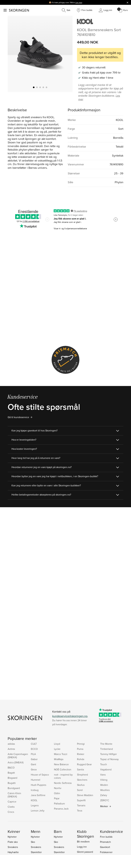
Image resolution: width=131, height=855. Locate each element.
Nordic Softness (63, 783)
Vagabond (106, 769)
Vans (103, 774)
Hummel (35, 779)
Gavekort (105, 847)
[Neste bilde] (66, 54)
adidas (11, 743)
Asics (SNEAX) (15, 762)
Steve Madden (85, 795)
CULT (34, 743)
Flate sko (13, 841)
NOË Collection (62, 769)
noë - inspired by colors (63, 776)
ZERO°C (104, 800)
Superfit (81, 800)
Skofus (81, 784)
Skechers (82, 779)
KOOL (34, 800)
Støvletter (36, 852)
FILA (33, 754)
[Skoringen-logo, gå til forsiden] (19, 10)
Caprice (12, 801)
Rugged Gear (84, 764)
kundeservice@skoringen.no (69, 716)
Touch (103, 764)
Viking (103, 779)
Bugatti (12, 783)
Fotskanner (106, 852)
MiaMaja (58, 759)
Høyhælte (13, 852)
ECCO (34, 748)
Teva (79, 810)
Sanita (80, 769)
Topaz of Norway (109, 759)
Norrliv (57, 788)
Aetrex (11, 748)
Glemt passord (85, 851)
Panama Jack (61, 808)
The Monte (106, 743)
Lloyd (57, 743)
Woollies (105, 790)
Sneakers (13, 847)
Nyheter (12, 836)
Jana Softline (38, 795)
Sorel (80, 790)
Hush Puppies (38, 784)
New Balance (61, 764)
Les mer (78, 2)
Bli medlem (83, 841)
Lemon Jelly (37, 810)
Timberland (106, 748)
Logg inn (82, 846)
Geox (34, 769)
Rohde (80, 759)
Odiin (57, 793)
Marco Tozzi (60, 754)
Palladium (59, 803)
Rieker (80, 754)
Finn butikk (106, 836)
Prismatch (105, 841)
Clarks (11, 806)
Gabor (34, 759)
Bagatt (11, 772)
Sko (33, 841)
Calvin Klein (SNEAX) (14, 795)
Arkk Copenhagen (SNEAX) (18, 755)
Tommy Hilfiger (108, 754)
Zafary (103, 795)
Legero (35, 805)
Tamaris (81, 805)
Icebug (35, 790)
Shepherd (82, 774)
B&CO (11, 767)
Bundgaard (14, 788)
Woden (104, 784)
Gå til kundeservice (18, 417)
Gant (33, 764)
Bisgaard (12, 777)
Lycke (57, 748)
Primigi (81, 743)
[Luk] (127, 2)
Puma (80, 748)
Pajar (56, 798)
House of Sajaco (40, 774)
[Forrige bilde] (14, 54)
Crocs (11, 811)
